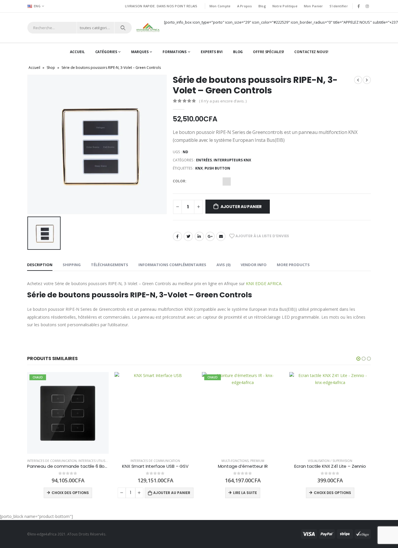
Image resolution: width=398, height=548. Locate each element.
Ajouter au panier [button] (84, 492)
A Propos (244, 6)
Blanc (217, 181)
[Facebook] (358, 6)
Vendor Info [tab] (254, 264)
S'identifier (339, 6)
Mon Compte (220, 6)
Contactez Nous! (311, 51)
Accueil (77, 51)
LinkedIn (199, 236)
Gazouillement (188, 236)
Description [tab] (39, 264)
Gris (227, 181)
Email (221, 236)
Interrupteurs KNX (232, 160)
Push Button (217, 168)
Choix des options (245, 492)
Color (179, 181)
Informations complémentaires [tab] (172, 264)
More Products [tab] (293, 264)
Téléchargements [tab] (109, 264)
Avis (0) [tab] (223, 264)
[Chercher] (123, 28)
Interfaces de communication (68, 461)
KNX (199, 168)
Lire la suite (158, 492)
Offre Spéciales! (268, 51)
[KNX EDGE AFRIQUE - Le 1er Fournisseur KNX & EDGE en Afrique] (148, 27)
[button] (358, 358)
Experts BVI (212, 51)
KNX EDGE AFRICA (263, 283)
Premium (170, 461)
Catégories (106, 51)
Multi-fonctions (147, 461)
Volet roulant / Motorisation (330, 461)
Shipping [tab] (72, 264)
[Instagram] (367, 6)
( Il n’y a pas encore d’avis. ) (222, 101)
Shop (51, 67)
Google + (210, 236)
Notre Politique (284, 6)
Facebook (177, 236)
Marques (139, 51)
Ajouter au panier (241, 207)
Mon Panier (313, 6)
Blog (262, 6)
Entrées (204, 160)
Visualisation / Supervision (243, 461)
